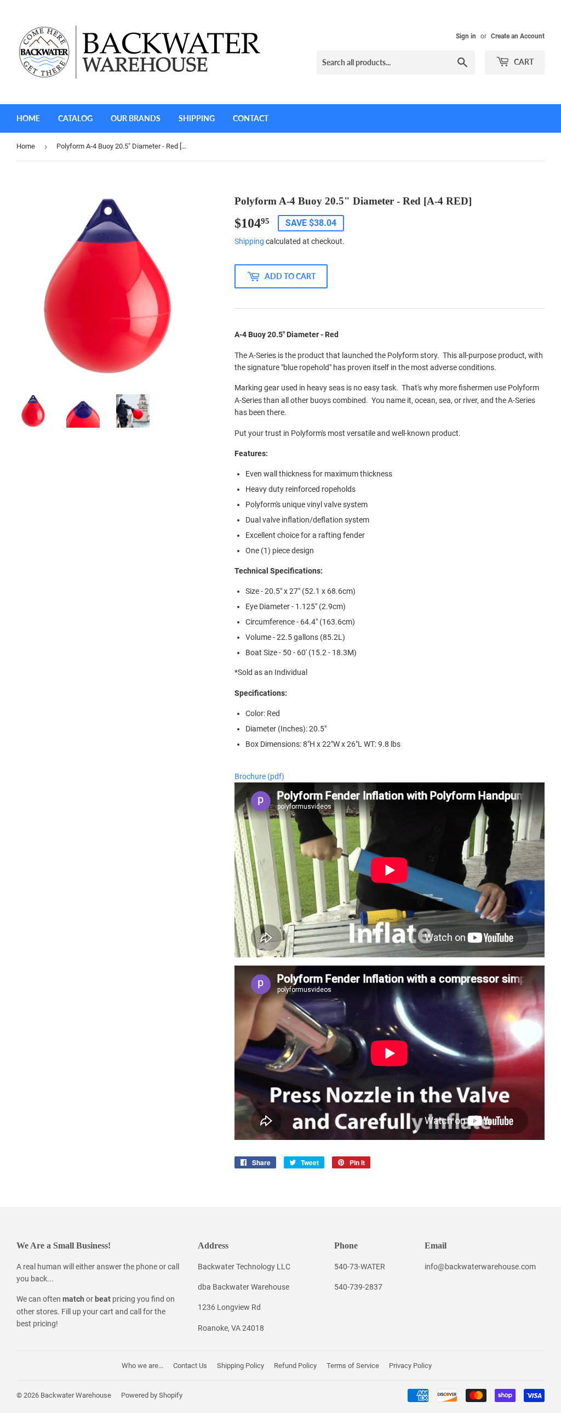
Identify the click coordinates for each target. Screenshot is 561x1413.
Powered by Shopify (151, 1395)
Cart (523, 61)
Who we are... (142, 1365)
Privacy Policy (410, 1365)
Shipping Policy (240, 1365)
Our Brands (136, 118)
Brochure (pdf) (259, 776)
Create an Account (518, 36)
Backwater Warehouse (76, 1395)
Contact (250, 118)
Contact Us (190, 1365)
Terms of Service (353, 1365)
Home (28, 118)
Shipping (197, 118)
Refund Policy (295, 1365)
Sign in (466, 36)
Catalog (75, 118)
